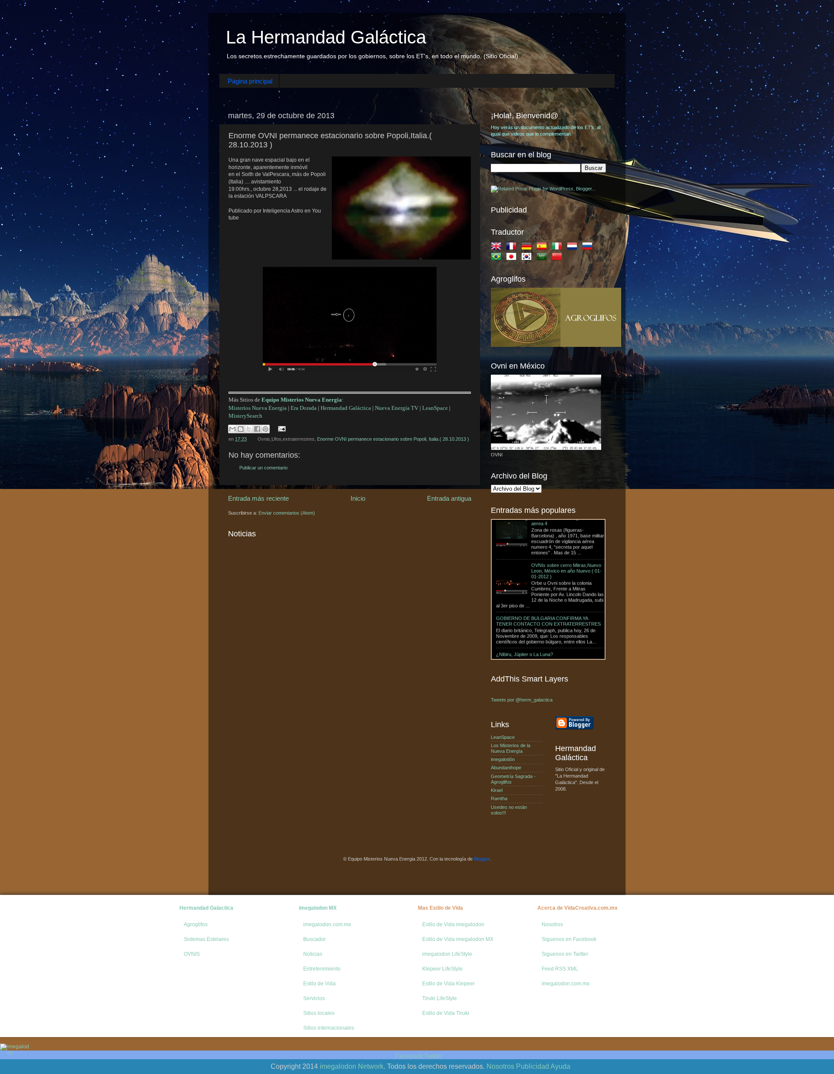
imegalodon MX (318, 908)
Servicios (314, 998)
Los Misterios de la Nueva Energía (510, 748)
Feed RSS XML (560, 969)
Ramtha (499, 798)
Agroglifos (196, 924)
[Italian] (559, 247)
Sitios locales (318, 1013)
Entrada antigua (449, 498)
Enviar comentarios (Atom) (286, 512)
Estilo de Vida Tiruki (445, 1013)
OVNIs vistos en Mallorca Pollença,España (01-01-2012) (563, 645)
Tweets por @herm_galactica (522, 699)
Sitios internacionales (328, 1028)
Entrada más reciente (258, 498)
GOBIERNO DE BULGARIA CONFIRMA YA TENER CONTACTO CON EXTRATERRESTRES (548, 579)
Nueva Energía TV (396, 408)
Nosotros (552, 924)
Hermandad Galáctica (346, 408)
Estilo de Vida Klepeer (448, 984)
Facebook (409, 1055)
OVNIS (192, 954)
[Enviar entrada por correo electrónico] (281, 428)
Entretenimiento (322, 969)
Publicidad (532, 1066)
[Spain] (543, 247)
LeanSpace (435, 408)
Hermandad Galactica (206, 908)
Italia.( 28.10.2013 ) (449, 439)
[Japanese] (513, 258)
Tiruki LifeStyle (439, 998)
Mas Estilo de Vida (440, 908)
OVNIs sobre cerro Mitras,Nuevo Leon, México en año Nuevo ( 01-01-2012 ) (566, 529)
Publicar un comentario (263, 467)
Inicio (358, 498)
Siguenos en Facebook (569, 939)
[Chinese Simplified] (559, 258)
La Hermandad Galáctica (326, 37)
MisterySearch (245, 415)
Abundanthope (506, 767)
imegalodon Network (352, 1066)
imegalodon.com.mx (327, 924)
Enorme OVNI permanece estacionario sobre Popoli (371, 439)
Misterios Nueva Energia (257, 408)
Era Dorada (304, 408)
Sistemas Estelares (206, 939)
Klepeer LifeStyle (442, 969)
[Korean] (528, 258)
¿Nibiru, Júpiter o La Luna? (524, 612)
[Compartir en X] (249, 429)
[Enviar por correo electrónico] (232, 429)
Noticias (312, 954)
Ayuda (560, 1066)
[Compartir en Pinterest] (265, 429)
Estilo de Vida (319, 984)
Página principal (250, 81)
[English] (498, 247)
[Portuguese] (498, 258)
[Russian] (589, 247)
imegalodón (503, 759)
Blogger (482, 858)
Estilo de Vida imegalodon (453, 924)
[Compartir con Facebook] (257, 429)
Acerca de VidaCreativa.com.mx (577, 908)
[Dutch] (574, 247)
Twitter (433, 1055)
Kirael (497, 790)
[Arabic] (543, 258)
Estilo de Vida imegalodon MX (457, 939)
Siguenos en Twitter (565, 954)
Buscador (314, 939)
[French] (513, 247)
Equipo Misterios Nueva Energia (301, 399)
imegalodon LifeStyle (447, 954)
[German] (528, 247)
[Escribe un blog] (240, 429)
